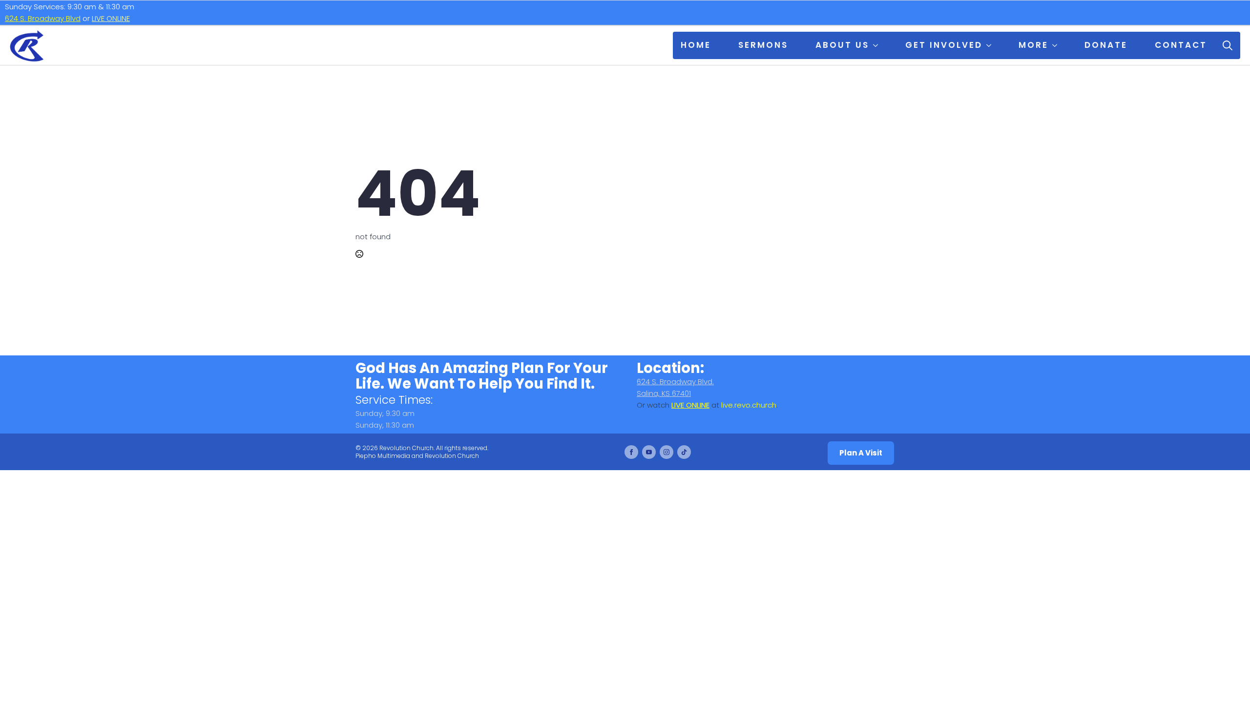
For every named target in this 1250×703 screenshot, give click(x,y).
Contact (1181, 45)
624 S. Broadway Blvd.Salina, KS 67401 (675, 387)
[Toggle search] (1227, 45)
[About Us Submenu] (877, 45)
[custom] (684, 452)
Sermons (763, 45)
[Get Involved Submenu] (990, 45)
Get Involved (943, 45)
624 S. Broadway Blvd (43, 18)
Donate (1105, 45)
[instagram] (666, 452)
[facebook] (631, 452)
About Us (842, 45)
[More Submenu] (1056, 45)
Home (696, 45)
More (1033, 45)
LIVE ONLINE (111, 18)
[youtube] (649, 452)
